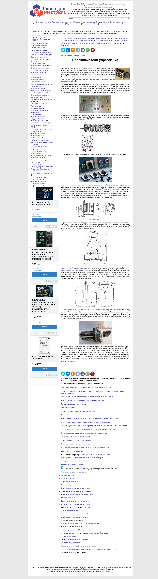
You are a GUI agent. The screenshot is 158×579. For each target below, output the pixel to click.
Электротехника (79, 22)
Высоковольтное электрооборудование (38, 115)
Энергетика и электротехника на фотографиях (42, 174)
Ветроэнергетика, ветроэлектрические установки (41, 154)
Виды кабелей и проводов (40, 68)
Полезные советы (37, 164)
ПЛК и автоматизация (68, 498)
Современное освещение (69, 481)
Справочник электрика (86, 43)
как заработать (35, 216)
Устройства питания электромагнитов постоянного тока (82, 415)
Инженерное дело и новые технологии (74, 485)
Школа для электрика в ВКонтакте (72, 464)
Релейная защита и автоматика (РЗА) (41, 126)
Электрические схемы (117, 22)
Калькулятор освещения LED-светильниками (76, 530)
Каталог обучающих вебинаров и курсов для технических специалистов (88, 549)
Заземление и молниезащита (41, 123)
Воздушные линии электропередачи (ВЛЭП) (39, 119)
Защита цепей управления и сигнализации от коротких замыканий (86, 422)
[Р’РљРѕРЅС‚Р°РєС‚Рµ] (68, 50)
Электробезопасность (38, 48)
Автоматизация (38, 24)
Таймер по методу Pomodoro (70, 543)
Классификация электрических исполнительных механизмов (84, 433)
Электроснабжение (120, 38)
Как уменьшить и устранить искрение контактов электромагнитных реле (88, 429)
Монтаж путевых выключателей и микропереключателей (82, 400)
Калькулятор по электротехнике (110, 24)
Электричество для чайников (41, 52)
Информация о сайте (38, 186)
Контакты (125, 24)
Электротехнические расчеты (41, 160)
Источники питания (37, 108)
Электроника (90, 22)
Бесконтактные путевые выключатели (75, 437)
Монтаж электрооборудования (41, 84)
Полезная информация (39, 177)
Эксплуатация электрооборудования (100, 38)
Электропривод (103, 40)
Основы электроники (38, 63)
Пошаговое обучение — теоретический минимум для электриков (40, 39)
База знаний (68, 38)
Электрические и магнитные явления (40, 60)
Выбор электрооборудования (41, 138)
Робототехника (36, 106)
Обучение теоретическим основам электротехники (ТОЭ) (80, 523)
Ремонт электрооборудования (41, 90)
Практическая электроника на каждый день (75, 488)
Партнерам (35, 214)
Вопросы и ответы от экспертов (41, 54)
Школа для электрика (43, 22)
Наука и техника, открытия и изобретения (75, 501)
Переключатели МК (68, 408)
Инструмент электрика (38, 97)
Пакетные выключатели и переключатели (77, 444)
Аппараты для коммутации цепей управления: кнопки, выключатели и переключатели (94, 426)
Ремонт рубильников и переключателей (76, 440)
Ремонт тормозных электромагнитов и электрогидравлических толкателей (89, 418)
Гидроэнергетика (36, 149)
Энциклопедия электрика (39, 43)
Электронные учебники (90, 24)
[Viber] (83, 50)
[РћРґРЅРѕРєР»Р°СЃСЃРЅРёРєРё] (73, 50)
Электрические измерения (40, 70)
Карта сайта (106, 571)
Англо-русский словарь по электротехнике (40, 170)
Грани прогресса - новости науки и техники (75, 504)
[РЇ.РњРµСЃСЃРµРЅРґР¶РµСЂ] (63, 50)
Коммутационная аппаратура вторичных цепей (78, 411)
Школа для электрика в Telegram (76, 55)
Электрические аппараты (71, 40)
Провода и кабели (102, 22)
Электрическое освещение (119, 40)
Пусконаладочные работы (40, 93)
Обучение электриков (73, 24)
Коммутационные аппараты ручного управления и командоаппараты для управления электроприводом (93, 392)
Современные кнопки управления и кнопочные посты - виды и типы (87, 397)
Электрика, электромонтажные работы (74, 472)
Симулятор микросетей (68, 536)
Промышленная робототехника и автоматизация (77, 494)
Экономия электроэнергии (40, 140)
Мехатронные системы (39, 104)
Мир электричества (67, 475)
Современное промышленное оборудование (76, 491)
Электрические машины (89, 40)
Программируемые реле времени (73, 404)
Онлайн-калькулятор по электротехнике (74, 517)
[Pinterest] (92, 50)
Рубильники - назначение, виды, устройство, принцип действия (85, 447)
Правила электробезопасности (62, 22)
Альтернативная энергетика (40, 146)
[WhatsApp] (87, 50)
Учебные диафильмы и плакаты (42, 167)
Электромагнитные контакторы (72, 451)
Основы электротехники (39, 57)
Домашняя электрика (68, 478)
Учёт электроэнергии (38, 82)
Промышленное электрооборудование (38, 132)
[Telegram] (78, 50)
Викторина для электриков (70, 511)
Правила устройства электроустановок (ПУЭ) (39, 180)
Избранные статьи (80, 38)
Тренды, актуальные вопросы (55, 24)
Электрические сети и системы (41, 129)
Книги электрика (36, 162)
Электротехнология (37, 135)
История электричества (39, 50)
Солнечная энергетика (38, 151)
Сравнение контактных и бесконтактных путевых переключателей (86, 387)
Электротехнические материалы (42, 65)
